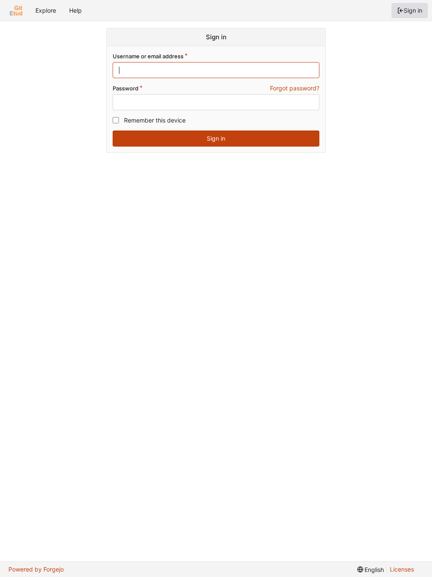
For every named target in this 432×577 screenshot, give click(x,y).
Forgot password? (294, 88)
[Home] (16, 10)
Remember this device (155, 120)
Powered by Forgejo (36, 569)
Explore (45, 10)
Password (125, 88)
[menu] (370, 569)
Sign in (413, 10)
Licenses (402, 569)
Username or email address (148, 56)
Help (75, 10)
